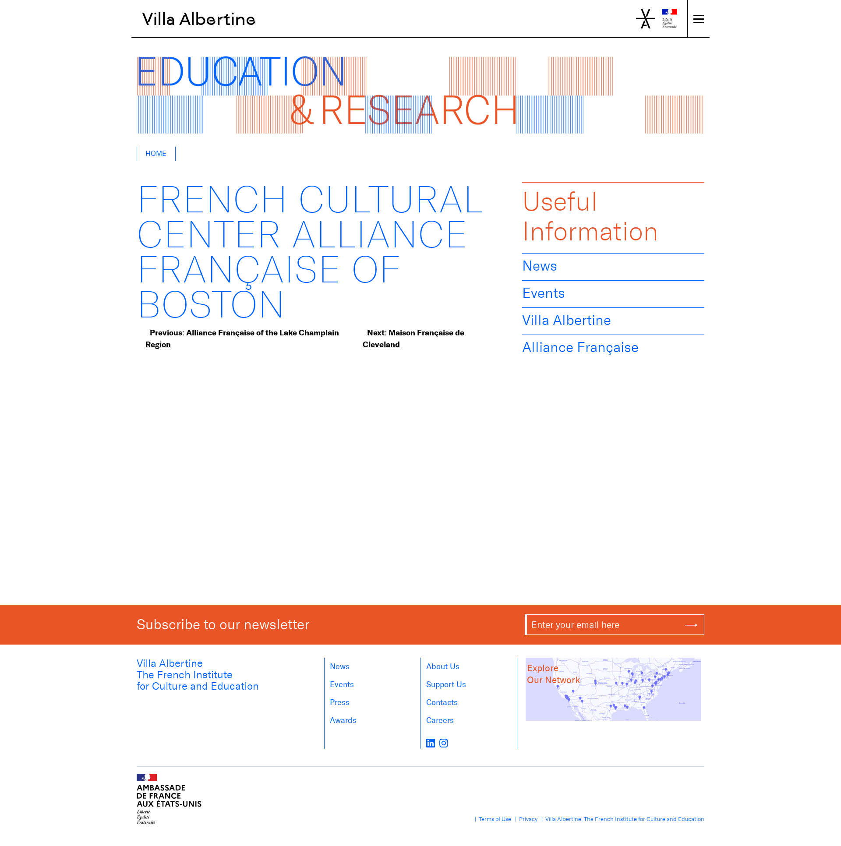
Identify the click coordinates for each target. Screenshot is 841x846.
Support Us (446, 684)
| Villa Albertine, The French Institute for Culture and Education (621, 819)
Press (340, 702)
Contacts (442, 702)
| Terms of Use (491, 819)
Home (155, 153)
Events (543, 293)
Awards (343, 720)
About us (442, 666)
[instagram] (443, 742)
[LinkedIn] (430, 742)
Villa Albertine (199, 18)
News (539, 266)
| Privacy (524, 819)
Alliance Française (580, 347)
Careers (440, 720)
